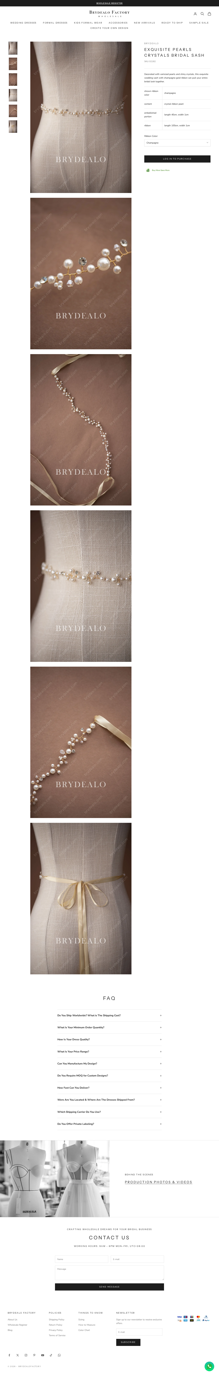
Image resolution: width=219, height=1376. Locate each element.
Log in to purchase (177, 158)
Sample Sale (199, 22)
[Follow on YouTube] (42, 1355)
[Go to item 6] (12, 126)
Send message (109, 1286)
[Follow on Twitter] (17, 1355)
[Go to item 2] (12, 63)
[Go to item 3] (12, 79)
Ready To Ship (172, 22)
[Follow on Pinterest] (34, 1355)
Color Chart (84, 1330)
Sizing (81, 1319)
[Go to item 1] (12, 48)
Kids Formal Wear (88, 22)
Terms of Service (57, 1335)
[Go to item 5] (12, 110)
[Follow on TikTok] (51, 1355)
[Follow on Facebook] (9, 1355)
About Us (12, 1319)
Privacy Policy (56, 1330)
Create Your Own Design (109, 28)
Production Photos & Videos (158, 1182)
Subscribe (128, 1342)
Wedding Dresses (23, 22)
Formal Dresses (55, 22)
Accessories (118, 22)
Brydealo (151, 43)
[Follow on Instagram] (26, 1355)
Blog (10, 1330)
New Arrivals (144, 22)
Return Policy (55, 1324)
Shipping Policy (56, 1319)
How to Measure (86, 1324)
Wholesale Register (17, 1324)
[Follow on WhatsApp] (59, 1355)
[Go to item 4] (12, 95)
